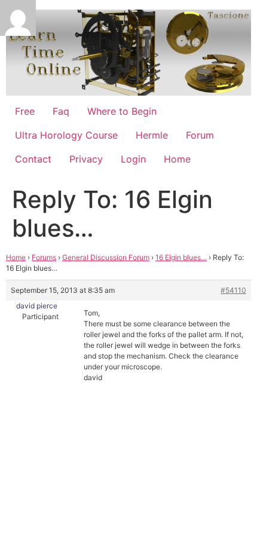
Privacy (86, 159)
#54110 (233, 290)
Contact (33, 159)
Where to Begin (122, 111)
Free (25, 111)
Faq (61, 111)
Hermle (152, 135)
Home (177, 159)
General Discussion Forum (105, 257)
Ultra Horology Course (66, 135)
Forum (200, 135)
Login (133, 159)
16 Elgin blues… (181, 257)
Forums (44, 257)
